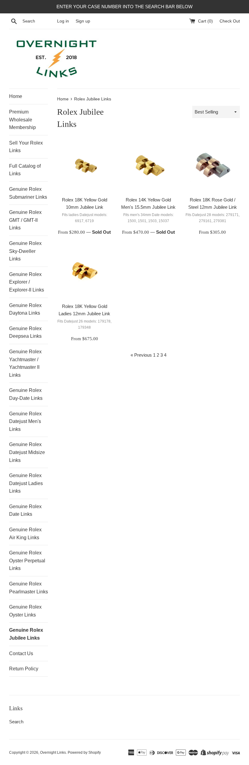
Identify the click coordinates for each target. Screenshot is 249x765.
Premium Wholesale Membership (22, 119)
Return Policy (23, 668)
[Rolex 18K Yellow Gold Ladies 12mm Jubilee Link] (84, 272)
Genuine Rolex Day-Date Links (26, 394)
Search (16, 721)
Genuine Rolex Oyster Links (25, 610)
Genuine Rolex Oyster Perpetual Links (27, 560)
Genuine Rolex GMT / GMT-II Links (25, 220)
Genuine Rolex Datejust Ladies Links (26, 483)
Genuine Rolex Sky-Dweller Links (25, 251)
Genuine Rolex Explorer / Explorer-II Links (26, 282)
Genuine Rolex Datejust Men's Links (25, 421)
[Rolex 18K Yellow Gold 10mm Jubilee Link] (84, 166)
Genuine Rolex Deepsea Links (25, 332)
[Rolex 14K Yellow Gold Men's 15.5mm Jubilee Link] (148, 166)
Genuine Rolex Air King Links (25, 533)
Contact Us (21, 653)
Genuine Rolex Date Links (25, 510)
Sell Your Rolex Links (26, 146)
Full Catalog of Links (25, 169)
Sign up (83, 21)
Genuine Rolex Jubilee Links (26, 634)
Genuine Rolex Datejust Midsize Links (27, 452)
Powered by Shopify (84, 752)
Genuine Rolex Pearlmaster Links (28, 587)
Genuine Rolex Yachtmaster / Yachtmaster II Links (25, 363)
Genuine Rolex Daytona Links (25, 309)
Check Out (230, 21)
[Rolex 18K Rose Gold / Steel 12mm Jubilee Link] (212, 166)
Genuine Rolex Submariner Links (28, 193)
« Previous (141, 355)
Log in (63, 21)
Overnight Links (53, 752)
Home (15, 96)
